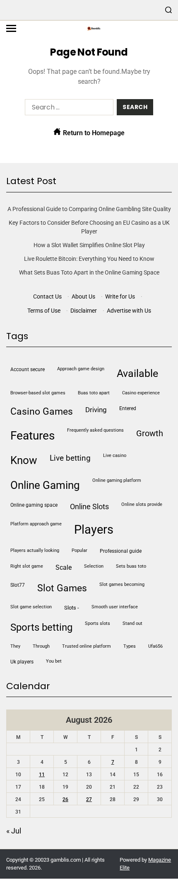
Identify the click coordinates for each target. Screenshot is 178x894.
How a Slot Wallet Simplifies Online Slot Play (89, 245)
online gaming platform (116, 480)
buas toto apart (94, 393)
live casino (114, 455)
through (41, 646)
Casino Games (41, 411)
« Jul (13, 830)
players (93, 529)
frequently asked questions (95, 430)
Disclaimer (83, 310)
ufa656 (155, 646)
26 (65, 799)
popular (79, 550)
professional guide (121, 551)
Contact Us (47, 296)
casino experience (141, 393)
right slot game (26, 566)
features (32, 435)
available (137, 373)
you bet (54, 661)
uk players (22, 662)
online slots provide (141, 504)
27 (89, 799)
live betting (70, 458)
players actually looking (34, 550)
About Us (83, 296)
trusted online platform (86, 646)
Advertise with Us (129, 310)
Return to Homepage (93, 133)
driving (96, 410)
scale (63, 567)
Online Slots (89, 506)
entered (127, 408)
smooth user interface (114, 607)
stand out (132, 623)
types (129, 646)
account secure (27, 369)
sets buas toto (131, 566)
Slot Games (62, 588)
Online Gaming (45, 485)
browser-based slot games (37, 393)
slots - (71, 608)
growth (149, 433)
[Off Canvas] (11, 28)
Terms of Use (43, 310)
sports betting (41, 627)
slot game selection (31, 607)
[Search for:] (67, 109)
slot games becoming (121, 584)
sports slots (97, 623)
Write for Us (120, 296)
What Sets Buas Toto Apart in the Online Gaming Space (89, 272)
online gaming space (34, 505)
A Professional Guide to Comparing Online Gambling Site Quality (89, 209)
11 (42, 774)
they (15, 646)
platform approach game (36, 524)
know (23, 460)
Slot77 (17, 585)
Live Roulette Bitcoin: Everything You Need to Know (89, 258)
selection (93, 566)
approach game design (80, 369)
